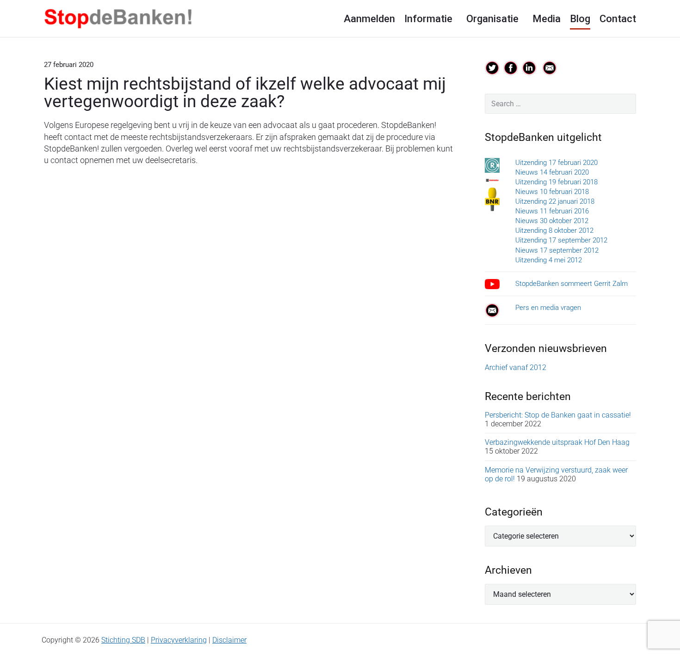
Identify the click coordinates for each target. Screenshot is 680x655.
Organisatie (492, 18)
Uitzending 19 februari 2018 (556, 182)
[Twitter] (492, 67)
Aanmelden (369, 18)
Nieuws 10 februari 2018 (552, 192)
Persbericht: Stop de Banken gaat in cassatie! (558, 415)
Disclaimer (229, 640)
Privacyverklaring (179, 640)
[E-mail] (549, 67)
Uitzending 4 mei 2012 (548, 260)
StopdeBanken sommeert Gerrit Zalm (571, 283)
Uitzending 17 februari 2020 (556, 162)
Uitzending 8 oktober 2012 (554, 230)
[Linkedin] (530, 67)
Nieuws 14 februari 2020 (552, 172)
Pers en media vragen (548, 307)
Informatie (428, 18)
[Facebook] (510, 67)
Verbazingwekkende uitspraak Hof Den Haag (557, 442)
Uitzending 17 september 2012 (561, 240)
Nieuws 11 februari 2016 (552, 211)
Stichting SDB (123, 640)
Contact (618, 18)
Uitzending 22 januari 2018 (554, 201)
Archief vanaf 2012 (515, 367)
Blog (580, 18)
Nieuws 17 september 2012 (557, 250)
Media (546, 18)
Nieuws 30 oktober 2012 (551, 221)
